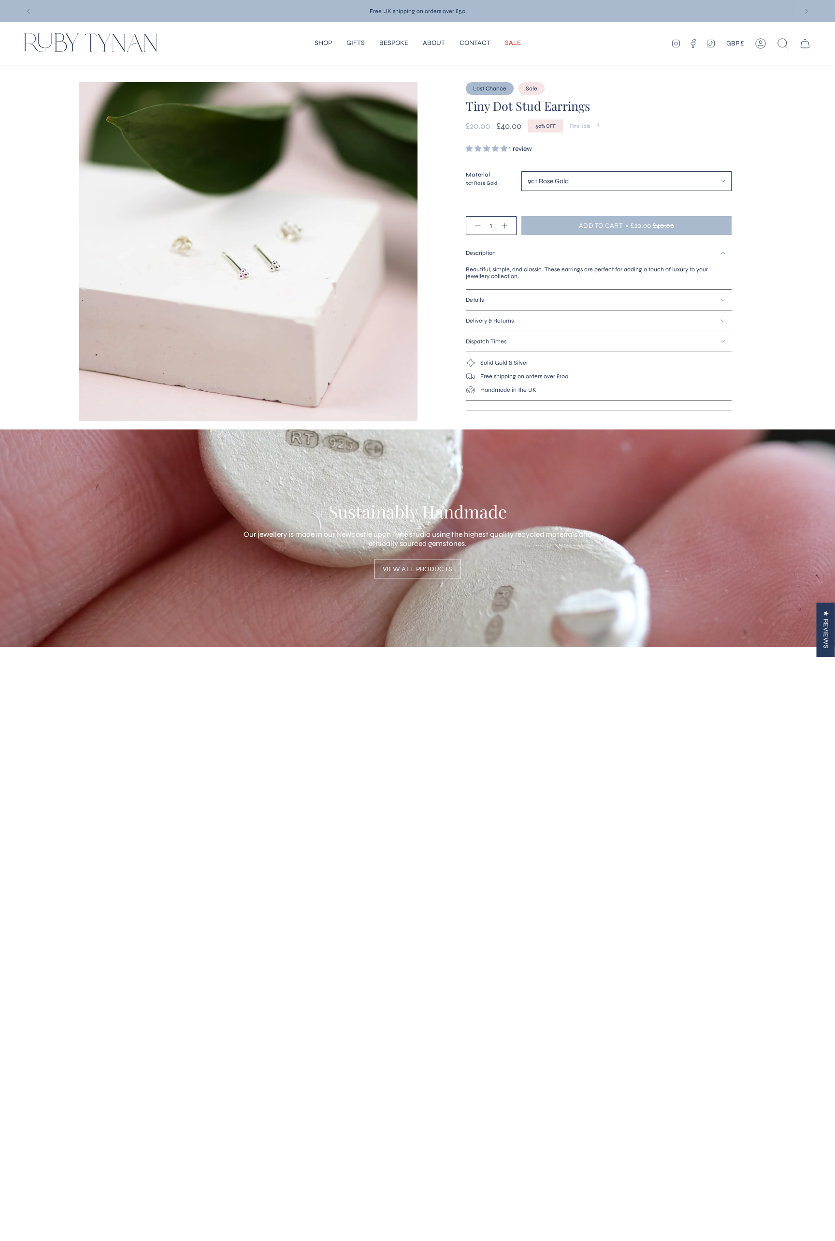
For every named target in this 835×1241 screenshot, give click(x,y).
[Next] (806, 11)
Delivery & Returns (490, 320)
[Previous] (28, 11)
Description (481, 253)
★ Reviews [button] (826, 629)
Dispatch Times (486, 341)
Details (475, 299)
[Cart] (805, 43)
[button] (323, 44)
